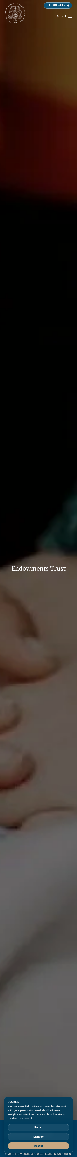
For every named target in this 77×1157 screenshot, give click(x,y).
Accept (38, 1145)
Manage (38, 1136)
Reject (38, 1127)
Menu (61, 16)
